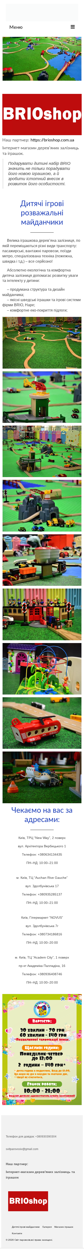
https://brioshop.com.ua (52, 140)
